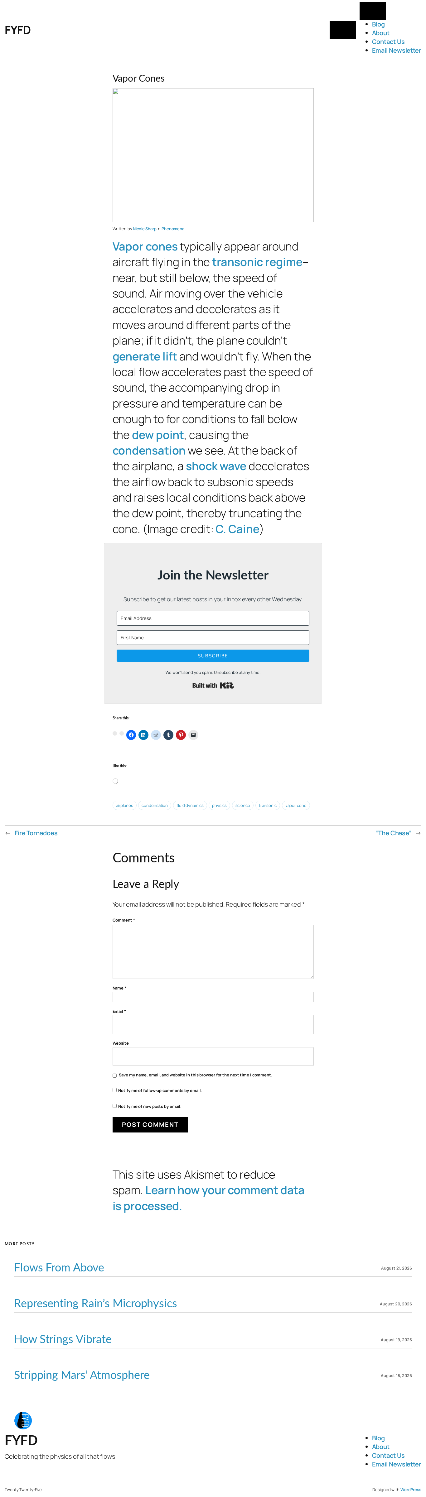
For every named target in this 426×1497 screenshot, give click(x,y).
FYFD (18, 29)
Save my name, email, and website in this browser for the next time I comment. (195, 1075)
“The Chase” (393, 833)
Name (119, 988)
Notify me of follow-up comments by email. (160, 1090)
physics (219, 805)
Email (119, 1011)
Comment (124, 920)
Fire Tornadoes (36, 833)
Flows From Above (59, 1268)
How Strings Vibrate (63, 1339)
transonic (268, 805)
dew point (158, 434)
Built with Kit (213, 685)
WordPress (410, 1489)
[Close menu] (373, 11)
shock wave (216, 466)
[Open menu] (343, 30)
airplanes (124, 805)
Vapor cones (145, 246)
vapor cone (296, 805)
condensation (149, 450)
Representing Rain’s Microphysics (95, 1303)
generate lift (145, 356)
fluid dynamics (190, 805)
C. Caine (237, 528)
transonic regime (257, 261)
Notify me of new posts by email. (150, 1106)
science (242, 805)
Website (121, 1043)
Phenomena (173, 228)
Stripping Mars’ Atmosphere (81, 1375)
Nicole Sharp (145, 228)
